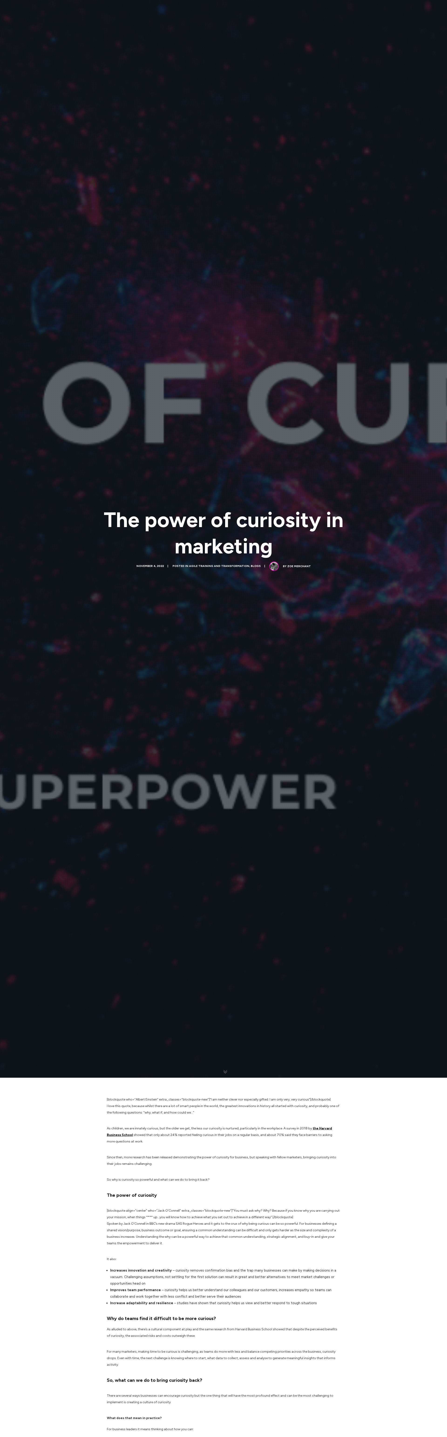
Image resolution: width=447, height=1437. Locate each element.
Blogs (256, 566)
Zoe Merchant (299, 566)
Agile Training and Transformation (219, 566)
